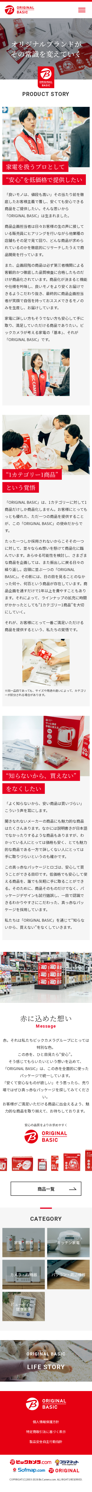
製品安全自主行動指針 (46, 1442)
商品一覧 (46, 1189)
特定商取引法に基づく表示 (46, 1432)
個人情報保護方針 (46, 1422)
